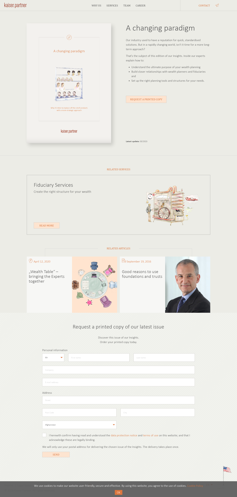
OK (118, 492)
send (56, 454)
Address (47, 392)
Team (126, 5)
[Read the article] (69, 83)
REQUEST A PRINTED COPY (146, 99)
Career (140, 5)
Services (112, 5)
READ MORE (46, 225)
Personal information (54, 350)
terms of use (150, 435)
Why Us (96, 5)
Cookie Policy (195, 485)
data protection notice (124, 435)
